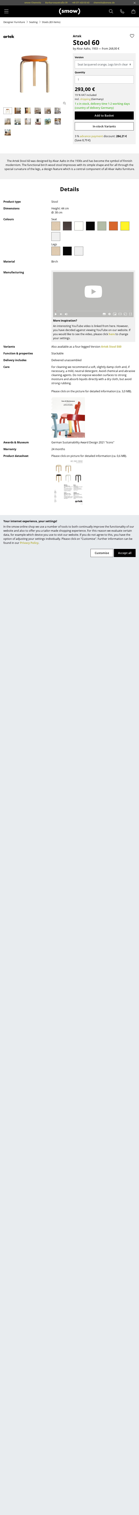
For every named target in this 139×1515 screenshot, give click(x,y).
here (112, 334)
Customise (102, 553)
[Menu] (6, 11)
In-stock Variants (104, 126)
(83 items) (51, 22)
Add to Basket (104, 115)
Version (79, 57)
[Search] (111, 11)
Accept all (124, 553)
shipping (85, 99)
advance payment (91, 136)
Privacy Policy (29, 543)
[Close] (134, 3)
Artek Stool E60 (111, 346)
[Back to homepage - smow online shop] (69, 11)
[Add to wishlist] (132, 36)
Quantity (80, 72)
